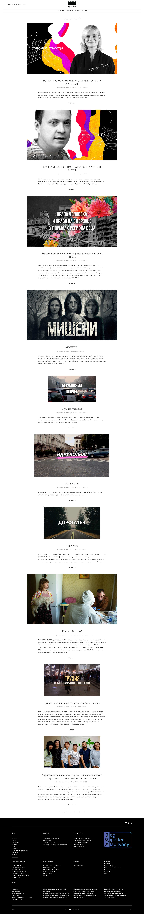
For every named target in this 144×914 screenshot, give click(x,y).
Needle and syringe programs (51, 865)
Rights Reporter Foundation (82, 839)
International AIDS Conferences (83, 893)
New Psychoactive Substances (113, 868)
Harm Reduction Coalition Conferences (85, 889)
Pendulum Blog (78, 845)
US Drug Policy (16, 877)
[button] (3, 4)
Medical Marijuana (110, 866)
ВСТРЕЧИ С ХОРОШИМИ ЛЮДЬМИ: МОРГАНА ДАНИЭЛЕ (72, 82)
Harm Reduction (48, 862)
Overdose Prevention (49, 871)
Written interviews (110, 897)
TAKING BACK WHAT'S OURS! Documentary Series (22, 898)
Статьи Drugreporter (73, 11)
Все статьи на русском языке (87, 635)
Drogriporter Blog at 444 (81, 843)
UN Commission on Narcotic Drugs (115, 895)
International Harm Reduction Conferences (56, 895)
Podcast (14, 845)
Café (13, 847)
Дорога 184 (72, 545)
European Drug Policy (18, 867)
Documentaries (16, 891)
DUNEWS (60, 11)
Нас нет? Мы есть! (72, 631)
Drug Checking (47, 873)
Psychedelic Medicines (111, 870)
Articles (14, 839)
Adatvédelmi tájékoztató (72, 910)
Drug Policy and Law (18, 862)
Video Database (17, 843)
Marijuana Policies (17, 869)
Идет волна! (72, 483)
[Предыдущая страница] (60, 812)
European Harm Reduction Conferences (55, 897)
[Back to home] (72, 4)
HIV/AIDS (107, 864)
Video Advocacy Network (20, 851)
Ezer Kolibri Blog (79, 847)
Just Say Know (16, 895)
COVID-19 (46, 875)
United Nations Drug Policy (20, 875)
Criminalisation (16, 865)
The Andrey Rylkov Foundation (113, 893)
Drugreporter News (18, 893)
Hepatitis (107, 862)
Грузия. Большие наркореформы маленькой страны (72, 702)
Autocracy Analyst (79, 841)
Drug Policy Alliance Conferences (84, 891)
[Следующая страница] (84, 812)
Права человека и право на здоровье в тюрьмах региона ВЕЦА (72, 255)
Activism (76, 862)
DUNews (15, 849)
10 (81, 812)
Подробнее (71, 103)
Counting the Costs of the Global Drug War (56, 893)
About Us (15, 853)
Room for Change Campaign (112, 891)
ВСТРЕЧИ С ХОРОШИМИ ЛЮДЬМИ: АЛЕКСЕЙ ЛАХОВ (72, 168)
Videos (14, 841)
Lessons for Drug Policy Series (113, 889)
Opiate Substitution (49, 867)
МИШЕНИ (72, 347)
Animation (15, 889)
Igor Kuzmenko (67, 87)
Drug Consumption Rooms (51, 869)
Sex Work (107, 872)
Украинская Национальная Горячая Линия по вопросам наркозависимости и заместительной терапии (72, 776)
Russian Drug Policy (18, 873)
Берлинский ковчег (72, 408)
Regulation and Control (19, 871)
